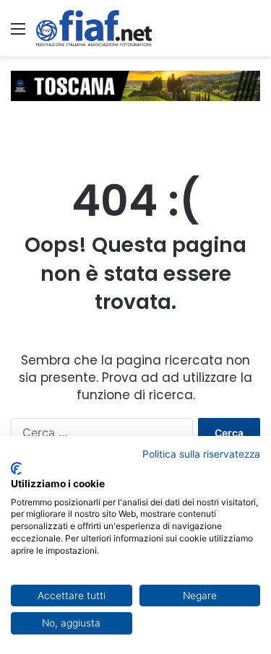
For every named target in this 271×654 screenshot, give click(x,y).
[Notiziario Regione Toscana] (94, 28)
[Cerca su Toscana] (253, 33)
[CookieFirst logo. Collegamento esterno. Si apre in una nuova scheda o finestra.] (16, 468)
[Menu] (18, 33)
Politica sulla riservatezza (201, 454)
